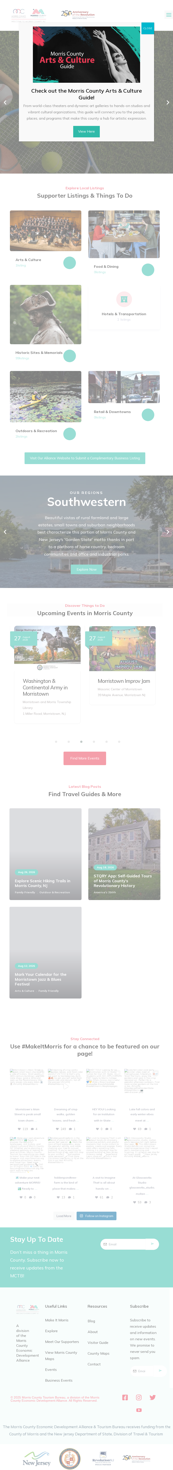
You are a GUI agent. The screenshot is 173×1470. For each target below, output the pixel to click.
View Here (86, 131)
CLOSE (147, 28)
